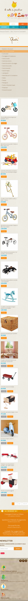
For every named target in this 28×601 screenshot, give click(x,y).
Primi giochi (5, 82)
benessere (4, 27)
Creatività (4, 24)
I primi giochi (5, 73)
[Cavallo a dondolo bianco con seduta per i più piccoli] (9, 350)
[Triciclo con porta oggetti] (9, 480)
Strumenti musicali (6, 90)
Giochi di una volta (7, 66)
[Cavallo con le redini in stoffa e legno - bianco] (9, 188)
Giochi (7, 31)
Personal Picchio (14, 525)
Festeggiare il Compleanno (9, 56)
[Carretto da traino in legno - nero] (9, 402)
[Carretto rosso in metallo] (9, 376)
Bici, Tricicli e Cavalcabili (8, 51)
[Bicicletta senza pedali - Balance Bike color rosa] (9, 134)
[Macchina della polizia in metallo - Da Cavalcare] (9, 270)
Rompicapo (5, 87)
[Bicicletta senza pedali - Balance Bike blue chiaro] (9, 215)
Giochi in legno (6, 70)
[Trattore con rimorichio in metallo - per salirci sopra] (9, 453)
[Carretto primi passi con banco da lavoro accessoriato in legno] (9, 160)
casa (13, 27)
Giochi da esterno (6, 61)
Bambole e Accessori (7, 49)
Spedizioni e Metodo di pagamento (14, 520)
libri (22, 24)
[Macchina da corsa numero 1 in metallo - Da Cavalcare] (9, 242)
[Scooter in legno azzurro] (9, 428)
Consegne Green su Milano (14, 514)
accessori (22, 27)
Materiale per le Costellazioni (9, 75)
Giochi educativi (6, 68)
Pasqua (4, 80)
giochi (13, 24)
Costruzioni (5, 53)
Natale (4, 78)
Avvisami (10, 365)
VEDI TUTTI (25, 503)
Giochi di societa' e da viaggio (9, 63)
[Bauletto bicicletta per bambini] (9, 323)
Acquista (4, 123)
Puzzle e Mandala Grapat (8, 85)
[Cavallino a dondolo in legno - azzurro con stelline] (9, 296)
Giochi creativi (5, 58)
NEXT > (19, 503)
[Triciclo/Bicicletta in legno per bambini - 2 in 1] (9, 107)
